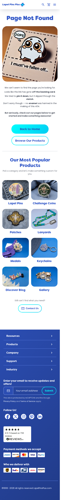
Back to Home (30, 129)
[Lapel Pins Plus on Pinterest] (32, 416)
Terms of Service (27, 401)
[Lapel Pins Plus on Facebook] (7, 416)
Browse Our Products (30, 141)
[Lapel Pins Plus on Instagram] (24, 416)
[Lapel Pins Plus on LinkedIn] (40, 416)
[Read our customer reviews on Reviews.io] (17, 434)
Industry (30, 369)
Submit (49, 390)
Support (30, 361)
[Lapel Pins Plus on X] (16, 416)
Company (30, 352)
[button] (43, 5)
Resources (30, 336)
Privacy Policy (9, 401)
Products (30, 344)
